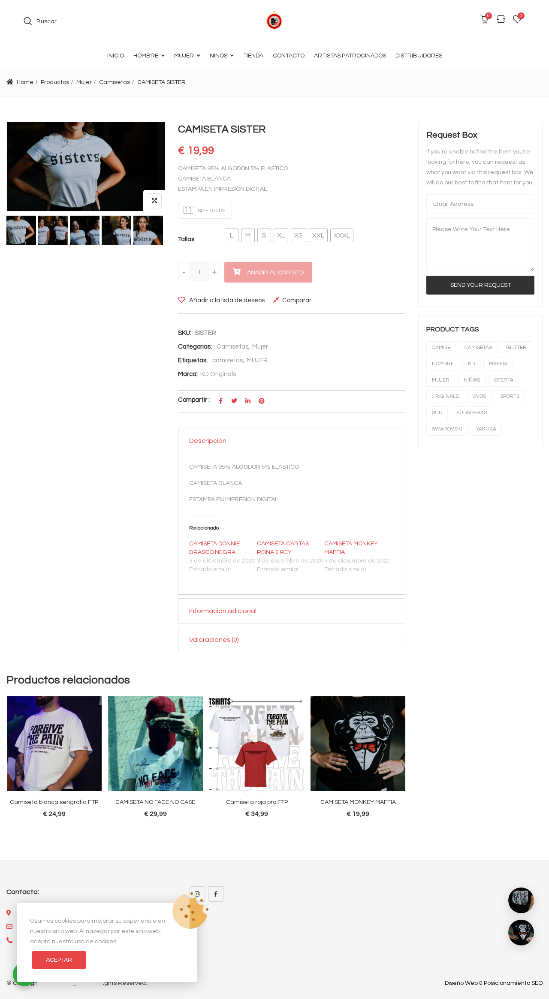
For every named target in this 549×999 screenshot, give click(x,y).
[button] (231, 235)
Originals (445, 396)
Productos (55, 82)
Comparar (296, 300)
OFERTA (503, 380)
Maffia (498, 364)
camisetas (227, 360)
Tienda (253, 56)
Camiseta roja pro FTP (257, 802)
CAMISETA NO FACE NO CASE (155, 802)
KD (471, 364)
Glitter (516, 347)
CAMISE (441, 347)
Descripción (207, 440)
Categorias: (195, 346)
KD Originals (218, 374)
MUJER (257, 360)
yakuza (486, 429)
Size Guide (210, 211)
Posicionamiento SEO (513, 983)
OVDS (479, 396)
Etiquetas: (193, 360)
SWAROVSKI (447, 429)
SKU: (184, 333)
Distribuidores (418, 56)
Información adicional (222, 611)
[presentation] (12, 774)
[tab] (291, 440)
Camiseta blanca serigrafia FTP (54, 802)
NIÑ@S (472, 380)
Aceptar (59, 960)
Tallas (186, 239)
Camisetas (114, 82)
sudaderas (471, 412)
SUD (437, 412)
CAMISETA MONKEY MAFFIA (358, 802)
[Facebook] (215, 894)
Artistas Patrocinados (350, 56)
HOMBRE (443, 364)
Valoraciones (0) (214, 639)
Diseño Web (461, 983)
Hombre (145, 56)
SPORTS (509, 396)
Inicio (115, 56)
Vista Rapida (58, 731)
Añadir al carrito (275, 273)
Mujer (184, 56)
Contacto (289, 56)
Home (25, 82)
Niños (218, 56)
